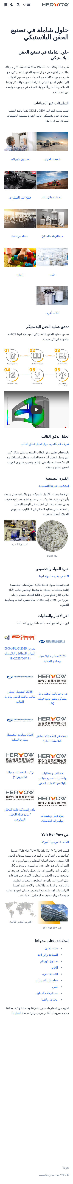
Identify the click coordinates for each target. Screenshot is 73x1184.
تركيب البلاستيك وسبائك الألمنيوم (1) (20, 774)
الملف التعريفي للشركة (55, 842)
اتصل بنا (16, 1013)
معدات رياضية (20, 236)
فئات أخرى (52, 313)
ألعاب (20, 275)
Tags (66, 1168)
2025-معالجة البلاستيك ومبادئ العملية (52, 658)
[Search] (18, 4)
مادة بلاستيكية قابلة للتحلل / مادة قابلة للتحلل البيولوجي (20, 814)
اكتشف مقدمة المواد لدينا (54, 576)
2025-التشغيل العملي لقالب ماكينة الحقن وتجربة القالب (19, 697)
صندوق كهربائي (20, 159)
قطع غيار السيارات (20, 197)
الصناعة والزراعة (52, 197)
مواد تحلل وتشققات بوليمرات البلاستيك (52, 818)
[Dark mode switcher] (11, 4)
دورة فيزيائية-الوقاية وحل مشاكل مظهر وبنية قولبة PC (52, 698)
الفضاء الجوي (52, 159)
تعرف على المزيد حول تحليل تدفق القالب (45, 444)
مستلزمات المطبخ (52, 236)
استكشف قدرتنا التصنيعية (54, 486)
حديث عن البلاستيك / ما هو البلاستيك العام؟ (52, 738)
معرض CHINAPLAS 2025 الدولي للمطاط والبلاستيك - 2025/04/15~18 (19, 653)
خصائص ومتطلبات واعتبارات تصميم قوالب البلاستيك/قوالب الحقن (52, 778)
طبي (52, 274)
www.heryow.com (49, 1175)
